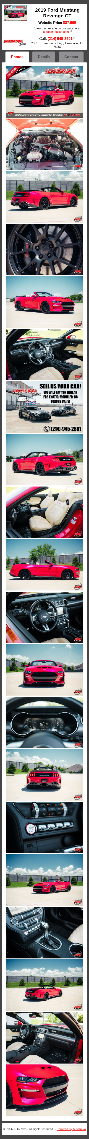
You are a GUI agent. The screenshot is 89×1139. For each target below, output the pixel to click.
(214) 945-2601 (60, 39)
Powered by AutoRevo (71, 1129)
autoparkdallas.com (56, 32)
